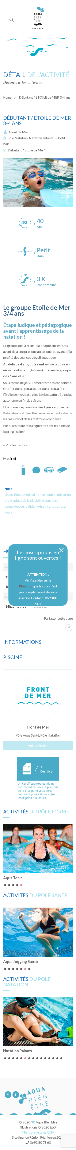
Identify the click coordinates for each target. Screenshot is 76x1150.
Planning (25, 586)
